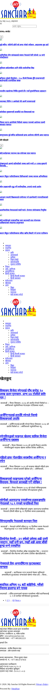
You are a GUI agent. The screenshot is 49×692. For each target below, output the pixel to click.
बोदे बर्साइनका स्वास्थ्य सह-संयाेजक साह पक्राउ (18, 153)
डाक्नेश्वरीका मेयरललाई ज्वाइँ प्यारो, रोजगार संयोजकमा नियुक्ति (23, 210)
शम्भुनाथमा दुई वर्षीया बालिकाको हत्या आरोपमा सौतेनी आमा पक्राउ (24, 135)
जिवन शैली (14, 259)
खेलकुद (8, 283)
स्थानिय (8, 248)
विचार (7, 266)
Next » (18, 600)
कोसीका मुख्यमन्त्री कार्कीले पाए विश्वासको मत (17, 112)
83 (14, 600)
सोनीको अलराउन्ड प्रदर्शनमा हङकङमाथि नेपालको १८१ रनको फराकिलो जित (22, 501)
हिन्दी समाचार (15, 278)
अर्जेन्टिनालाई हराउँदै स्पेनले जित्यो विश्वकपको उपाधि (18, 416)
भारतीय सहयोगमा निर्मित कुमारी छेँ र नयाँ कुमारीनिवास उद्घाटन (23, 91)
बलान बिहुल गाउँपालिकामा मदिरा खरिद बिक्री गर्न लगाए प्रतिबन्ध (24, 233)
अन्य (6, 285)
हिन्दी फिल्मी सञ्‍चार (17, 276)
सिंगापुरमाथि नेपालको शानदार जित (18, 521)
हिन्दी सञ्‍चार (10, 273)
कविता (12, 257)
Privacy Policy (42, 684)
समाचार (8, 245)
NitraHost (15, 689)
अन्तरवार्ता (14, 255)
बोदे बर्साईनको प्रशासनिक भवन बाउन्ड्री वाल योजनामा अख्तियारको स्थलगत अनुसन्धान (20, 221)
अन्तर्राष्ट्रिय (9, 271)
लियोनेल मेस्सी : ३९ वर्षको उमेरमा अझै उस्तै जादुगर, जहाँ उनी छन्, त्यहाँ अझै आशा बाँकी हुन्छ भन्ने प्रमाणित (24, 542)
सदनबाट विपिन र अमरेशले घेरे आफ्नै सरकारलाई (17, 101)
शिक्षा (12, 287)
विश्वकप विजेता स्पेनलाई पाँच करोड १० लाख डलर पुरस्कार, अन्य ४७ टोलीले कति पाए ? (23, 394)
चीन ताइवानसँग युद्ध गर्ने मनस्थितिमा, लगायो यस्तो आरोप (20, 187)
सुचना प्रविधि (15, 264)
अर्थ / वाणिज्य (10, 269)
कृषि (12, 252)
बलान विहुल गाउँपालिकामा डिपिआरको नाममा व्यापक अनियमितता (23, 176)
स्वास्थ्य (13, 292)
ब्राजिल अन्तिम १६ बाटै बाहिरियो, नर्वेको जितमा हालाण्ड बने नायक (21, 586)
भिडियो (13, 290)
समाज (7, 250)
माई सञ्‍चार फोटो (16, 294)
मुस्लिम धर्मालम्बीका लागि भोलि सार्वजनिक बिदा (17, 68)
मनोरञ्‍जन (8, 280)
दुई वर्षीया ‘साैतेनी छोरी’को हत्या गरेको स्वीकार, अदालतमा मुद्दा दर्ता (24, 45)
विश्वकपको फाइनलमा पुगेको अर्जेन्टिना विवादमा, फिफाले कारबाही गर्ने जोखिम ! (21, 480)
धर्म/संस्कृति (14, 262)
